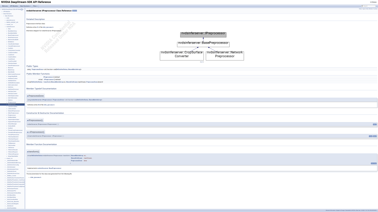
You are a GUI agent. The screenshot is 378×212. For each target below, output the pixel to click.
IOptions (10, 100)
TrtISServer (11, 147)
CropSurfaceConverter (14, 50)
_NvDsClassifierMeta (12, 199)
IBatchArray (11, 70)
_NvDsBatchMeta (11, 197)
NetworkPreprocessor (14, 111)
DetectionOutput (12, 63)
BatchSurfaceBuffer (13, 39)
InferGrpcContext (12, 93)
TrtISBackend (11, 143)
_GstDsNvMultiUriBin (12, 160)
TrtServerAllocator (13, 149)
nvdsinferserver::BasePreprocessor (49, 168)
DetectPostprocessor (13, 65)
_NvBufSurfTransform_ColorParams (16, 180)
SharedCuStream (71, 82)
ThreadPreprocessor (13, 134)
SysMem (10, 128)
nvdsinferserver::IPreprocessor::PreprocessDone (47, 100)
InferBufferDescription (14, 83)
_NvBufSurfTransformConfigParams (16, 186)
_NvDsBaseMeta (11, 195)
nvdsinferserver (10, 26)
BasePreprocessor (13, 37)
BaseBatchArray (12, 31)
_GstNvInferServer (11, 171)
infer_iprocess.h (48, 27)
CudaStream (11, 59)
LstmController (12, 108)
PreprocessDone (37, 69)
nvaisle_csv (9, 24)
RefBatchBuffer (12, 117)
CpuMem (10, 48)
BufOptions (11, 41)
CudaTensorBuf (12, 61)
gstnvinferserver (10, 20)
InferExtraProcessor (13, 89)
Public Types (362, 9)
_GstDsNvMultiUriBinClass (13, 162)
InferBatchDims (12, 80)
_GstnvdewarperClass (12, 169)
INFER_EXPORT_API (12, 22)
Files (34, 6)
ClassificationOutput (13, 44)
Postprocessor (12, 115)
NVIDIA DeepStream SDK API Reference (12, 9)
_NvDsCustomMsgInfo (12, 203)
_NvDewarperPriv (11, 190)
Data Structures (25, 6)
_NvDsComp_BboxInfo (12, 201)
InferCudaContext (13, 85)
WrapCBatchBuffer (13, 156)
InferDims (10, 87)
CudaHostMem (12, 57)
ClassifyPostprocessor (14, 46)
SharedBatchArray (74, 69)
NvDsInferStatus (62, 69)
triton (9, 29)
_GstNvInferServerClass (12, 173)
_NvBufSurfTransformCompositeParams (17, 184)
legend (201, 61)
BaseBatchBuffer (12, 33)
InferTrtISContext (12, 98)
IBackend (10, 67)
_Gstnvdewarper (10, 167)
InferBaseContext (12, 78)
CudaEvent (11, 54)
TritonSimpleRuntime (13, 141)
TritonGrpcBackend (13, 137)
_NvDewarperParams (12, 188)
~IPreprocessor (49, 79)
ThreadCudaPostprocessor (15, 130)
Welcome (5, 6)
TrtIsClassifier (11, 145)
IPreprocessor (12, 104)
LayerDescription (12, 106)
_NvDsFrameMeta (11, 208)
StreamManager (12, 124)
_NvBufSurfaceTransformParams (15, 178)
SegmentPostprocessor (14, 121)
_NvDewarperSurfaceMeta (13, 193)
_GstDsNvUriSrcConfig (12, 165)
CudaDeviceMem (12, 52)
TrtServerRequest (13, 152)
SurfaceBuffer (11, 126)
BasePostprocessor (13, 35)
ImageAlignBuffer (12, 76)
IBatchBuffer (11, 72)
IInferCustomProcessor (14, 74)
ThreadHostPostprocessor (15, 132)
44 (38, 105)
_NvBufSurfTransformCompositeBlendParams (18, 182)
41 (37, 27)
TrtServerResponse (13, 154)
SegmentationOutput (13, 119)
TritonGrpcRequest (13, 139)
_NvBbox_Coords (11, 175)
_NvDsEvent (9, 206)
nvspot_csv (9, 158)
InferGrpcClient (12, 91)
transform (47, 82)
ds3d (7, 18)
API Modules (14, 6)
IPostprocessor (12, 102)
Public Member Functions (372, 9)
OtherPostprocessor (13, 113)
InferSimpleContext (13, 95)
